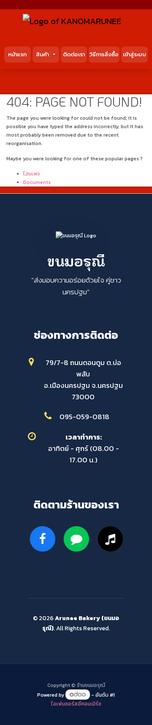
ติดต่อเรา (74, 54)
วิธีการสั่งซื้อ (104, 54)
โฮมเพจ (31, 174)
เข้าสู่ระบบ (134, 54)
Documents (37, 182)
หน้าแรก (17, 54)
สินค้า (43, 54)
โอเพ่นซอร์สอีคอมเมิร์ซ (76, 704)
